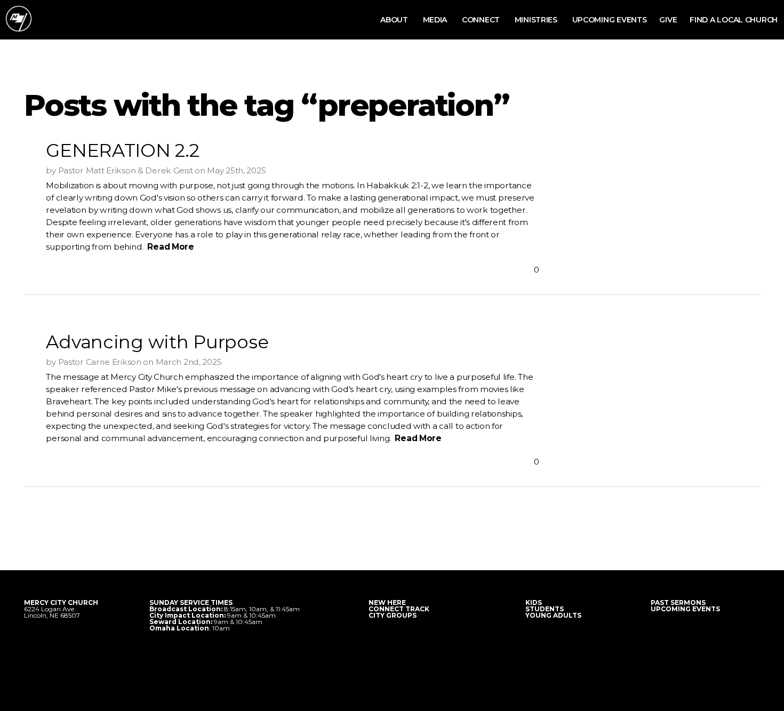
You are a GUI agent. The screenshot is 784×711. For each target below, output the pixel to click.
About (395, 20)
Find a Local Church (734, 20)
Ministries (537, 20)
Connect (482, 20)
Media (436, 20)
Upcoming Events (609, 20)
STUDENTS (544, 609)
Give (668, 20)
